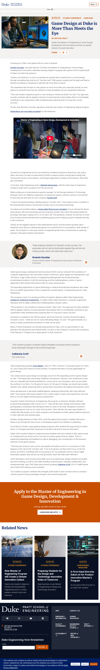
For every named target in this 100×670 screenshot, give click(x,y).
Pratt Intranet (88, 625)
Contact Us (75, 611)
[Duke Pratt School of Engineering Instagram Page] (19, 618)
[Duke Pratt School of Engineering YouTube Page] (31, 618)
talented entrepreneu (48, 185)
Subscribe (41, 647)
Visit (57, 611)
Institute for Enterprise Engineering (24, 300)
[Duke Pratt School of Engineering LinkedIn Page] (42, 618)
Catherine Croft (64, 464)
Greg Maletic (38, 366)
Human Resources (74, 617)
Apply (93, 4)
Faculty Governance (60, 625)
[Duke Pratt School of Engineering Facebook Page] (7, 618)
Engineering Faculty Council (74, 626)
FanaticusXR (52, 198)
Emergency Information (60, 617)
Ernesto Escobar (17, 67)
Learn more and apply (49, 512)
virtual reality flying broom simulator (52, 209)
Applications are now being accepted (25, 111)
